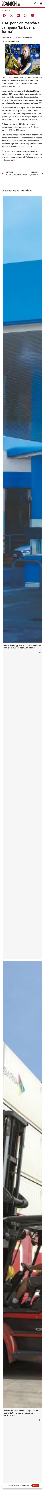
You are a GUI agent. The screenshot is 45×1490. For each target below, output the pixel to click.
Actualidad (6, 11)
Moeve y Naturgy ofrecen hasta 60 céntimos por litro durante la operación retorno (22, 646)
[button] (4, 15)
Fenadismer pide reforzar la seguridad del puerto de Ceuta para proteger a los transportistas (21, 1412)
